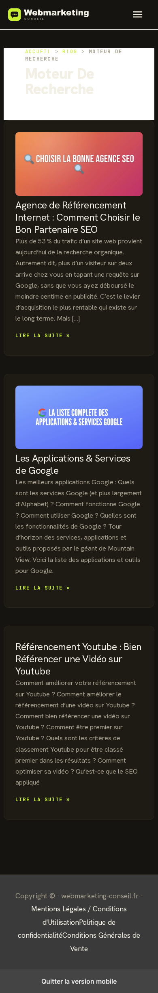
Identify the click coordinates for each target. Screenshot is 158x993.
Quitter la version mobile (79, 981)
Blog (69, 51)
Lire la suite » (42, 336)
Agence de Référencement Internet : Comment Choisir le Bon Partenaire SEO (77, 217)
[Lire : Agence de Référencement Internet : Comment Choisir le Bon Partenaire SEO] (78, 164)
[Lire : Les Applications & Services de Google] (78, 417)
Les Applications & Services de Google (72, 464)
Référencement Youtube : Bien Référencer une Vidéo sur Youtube (78, 658)
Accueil (38, 51)
